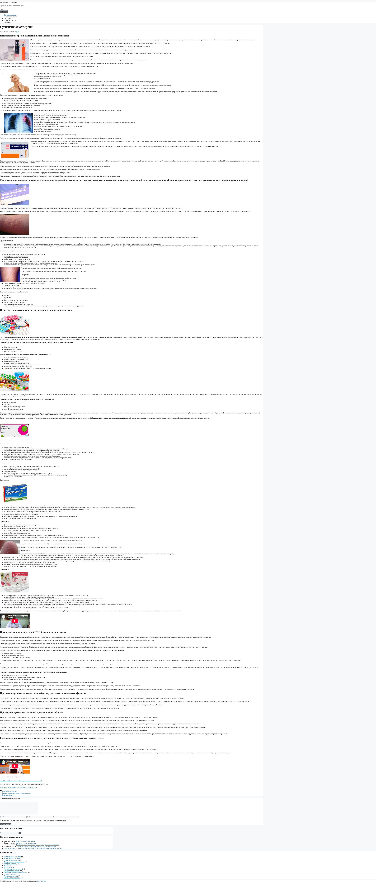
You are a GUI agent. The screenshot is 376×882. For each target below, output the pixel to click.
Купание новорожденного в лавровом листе (16, 793)
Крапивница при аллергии (13, 869)
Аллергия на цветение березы (26, 843)
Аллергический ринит (11, 858)
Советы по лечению (10, 15)
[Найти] (20, 833)
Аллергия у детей (10, 20)
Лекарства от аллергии (11, 871)
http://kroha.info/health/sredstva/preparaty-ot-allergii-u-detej (18, 787)
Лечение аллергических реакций (15, 872)
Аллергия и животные (11, 860)
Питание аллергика (10, 17)
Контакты (7, 22)
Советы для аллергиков (9, 791)
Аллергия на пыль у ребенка (25, 841)
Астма (6, 865)
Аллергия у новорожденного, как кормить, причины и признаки (37, 845)
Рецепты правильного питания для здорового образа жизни (42, 848)
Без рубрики (8, 867)
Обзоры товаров (9, 874)
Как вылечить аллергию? (8, 2)
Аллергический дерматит (12, 856)
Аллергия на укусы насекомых (14, 862)
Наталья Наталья (9, 848)
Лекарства (7, 18)
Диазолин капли (7, 795)
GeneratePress (41, 881)
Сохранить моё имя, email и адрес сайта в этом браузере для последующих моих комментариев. (34, 820)
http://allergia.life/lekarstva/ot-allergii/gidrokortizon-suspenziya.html (21, 781)
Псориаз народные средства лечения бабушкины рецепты (37, 846)
